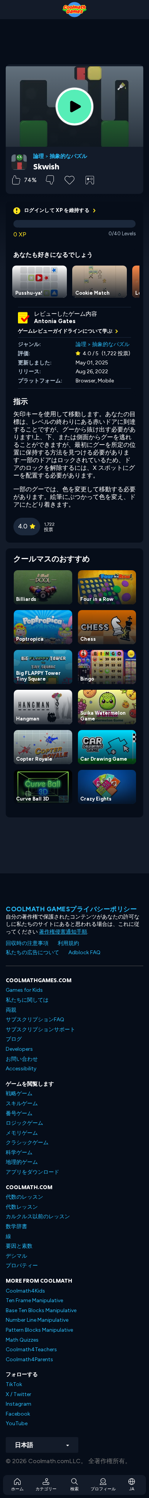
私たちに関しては (27, 1000)
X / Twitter (18, 1394)
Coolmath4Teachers (31, 1349)
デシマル (16, 1256)
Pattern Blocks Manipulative (39, 1330)
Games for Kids (24, 990)
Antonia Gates (55, 321)
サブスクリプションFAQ (35, 1019)
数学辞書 (16, 1226)
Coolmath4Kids (25, 1291)
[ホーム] (74, 9)
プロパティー (22, 1265)
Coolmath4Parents (29, 1359)
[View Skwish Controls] (90, 180)
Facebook (18, 1414)
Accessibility (21, 1068)
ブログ (14, 1039)
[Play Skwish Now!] (74, 106)
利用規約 (68, 943)
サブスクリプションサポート (40, 1029)
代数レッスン (22, 1207)
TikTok (14, 1384)
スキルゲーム (22, 1103)
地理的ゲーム (22, 1162)
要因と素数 (19, 1246)
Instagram (18, 1404)
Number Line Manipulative (37, 1320)
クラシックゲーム (27, 1142)
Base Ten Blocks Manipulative (41, 1310)
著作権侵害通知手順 (63, 932)
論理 (38, 156)
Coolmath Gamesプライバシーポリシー (71, 909)
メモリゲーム (22, 1133)
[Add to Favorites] (69, 179)
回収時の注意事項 (27, 943)
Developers (19, 1049)
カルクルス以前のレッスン (38, 1216)
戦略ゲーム (19, 1093)
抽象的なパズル (68, 156)
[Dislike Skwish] (49, 180)
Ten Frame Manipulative (34, 1300)
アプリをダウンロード (32, 1172)
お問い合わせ (22, 1059)
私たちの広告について (32, 952)
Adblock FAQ (84, 952)
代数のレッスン (24, 1197)
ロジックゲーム (24, 1123)
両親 (11, 1010)
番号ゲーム (19, 1113)
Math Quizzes (22, 1340)
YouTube (17, 1423)
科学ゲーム (19, 1152)
